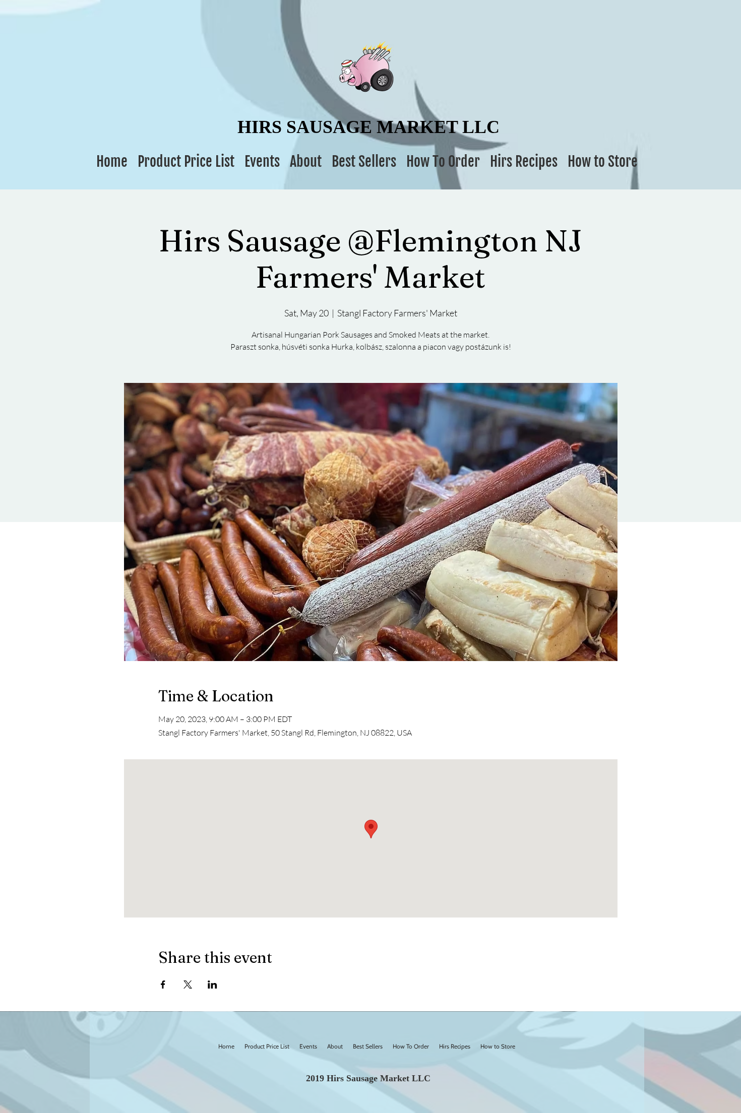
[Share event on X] (188, 984)
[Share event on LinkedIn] (212, 984)
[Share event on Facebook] (163, 984)
